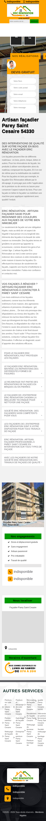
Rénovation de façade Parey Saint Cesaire (29, 704)
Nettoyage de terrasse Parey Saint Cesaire (29, 730)
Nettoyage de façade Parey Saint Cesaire (7, 736)
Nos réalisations (25, 56)
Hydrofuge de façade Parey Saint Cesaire (18, 722)
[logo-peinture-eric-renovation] (23, 10)
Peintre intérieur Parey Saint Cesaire (7, 722)
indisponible (13, 1)
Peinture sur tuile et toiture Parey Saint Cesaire (7, 707)
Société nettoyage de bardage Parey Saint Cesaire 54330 (40, 737)
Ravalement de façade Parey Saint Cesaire (29, 717)
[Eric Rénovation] (23, 775)
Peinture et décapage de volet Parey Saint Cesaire (18, 707)
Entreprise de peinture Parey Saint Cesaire (18, 737)
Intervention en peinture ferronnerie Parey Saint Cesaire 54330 (40, 719)
